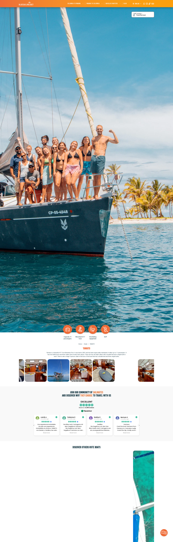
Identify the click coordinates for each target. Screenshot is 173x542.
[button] (139, 425)
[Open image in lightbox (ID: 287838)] (75, 370)
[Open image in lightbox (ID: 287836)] (143, 370)
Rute (91, 447)
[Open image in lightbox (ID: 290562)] (52, 370)
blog (125, 4)
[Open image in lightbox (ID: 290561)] (30, 370)
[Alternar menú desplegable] (83, 3)
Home (80, 344)
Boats (85, 344)
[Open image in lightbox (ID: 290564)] (120, 370)
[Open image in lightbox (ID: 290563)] (98, 370)
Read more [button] (46, 433)
